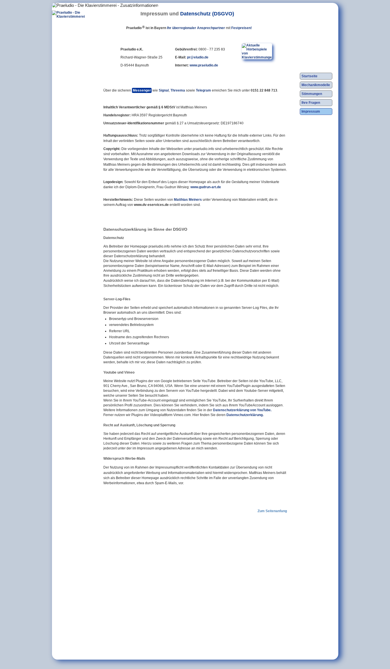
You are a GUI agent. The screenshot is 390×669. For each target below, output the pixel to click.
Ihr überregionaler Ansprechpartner (196, 28)
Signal (164, 90)
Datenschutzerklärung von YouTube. (242, 410)
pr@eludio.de (197, 57)
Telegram (203, 90)
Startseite (309, 76)
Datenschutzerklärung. (245, 415)
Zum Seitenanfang (272, 511)
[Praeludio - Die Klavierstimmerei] (72, 52)
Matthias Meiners (188, 200)
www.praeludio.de (204, 65)
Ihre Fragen (310, 103)
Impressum (310, 111)
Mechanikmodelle (315, 85)
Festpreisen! (241, 28)
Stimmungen (311, 94)
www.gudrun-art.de (205, 187)
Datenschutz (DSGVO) (207, 14)
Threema (177, 90)
